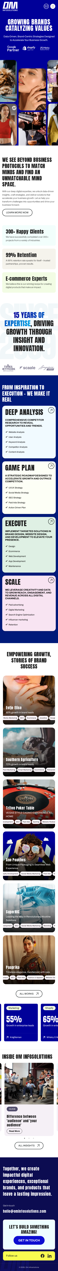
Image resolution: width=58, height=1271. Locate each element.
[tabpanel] (29, 1099)
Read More (14, 1131)
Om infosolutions (32, 1267)
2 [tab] (29, 1138)
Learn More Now (17, 212)
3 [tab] (33, 1138)
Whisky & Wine (29, 1037)
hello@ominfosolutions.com (24, 1211)
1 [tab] (24, 1138)
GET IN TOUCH (29, 1240)
